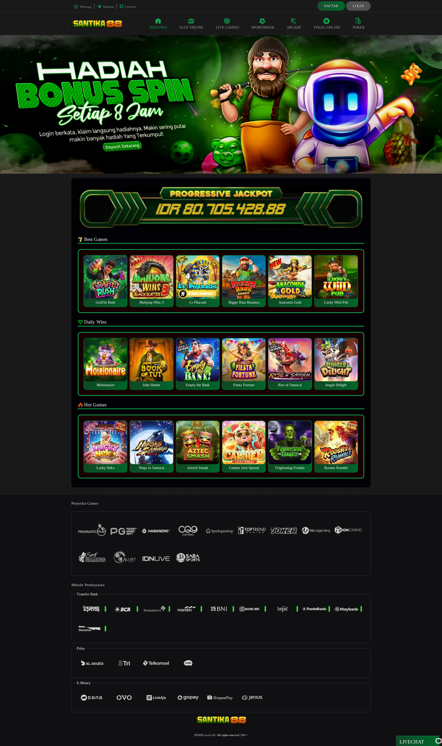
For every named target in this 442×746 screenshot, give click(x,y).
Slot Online (191, 27)
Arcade (294, 27)
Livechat (130, 6)
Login (358, 6)
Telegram (108, 6)
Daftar (331, 6)
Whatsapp (85, 6)
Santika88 (210, 735)
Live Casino (227, 27)
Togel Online (327, 27)
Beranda (158, 27)
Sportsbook (262, 27)
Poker (359, 27)
